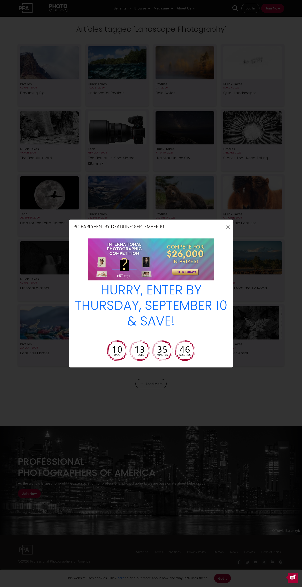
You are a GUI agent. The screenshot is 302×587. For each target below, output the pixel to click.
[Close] (228, 227)
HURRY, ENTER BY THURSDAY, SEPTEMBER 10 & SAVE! (151, 307)
